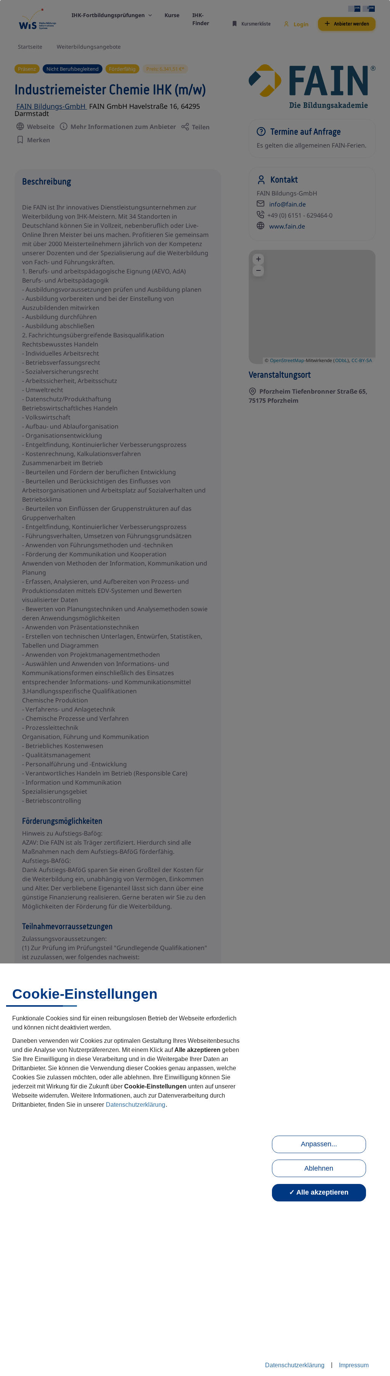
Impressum (354, 1365)
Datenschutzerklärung (135, 1104)
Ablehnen (318, 1168)
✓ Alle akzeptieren (318, 1192)
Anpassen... (319, 1144)
